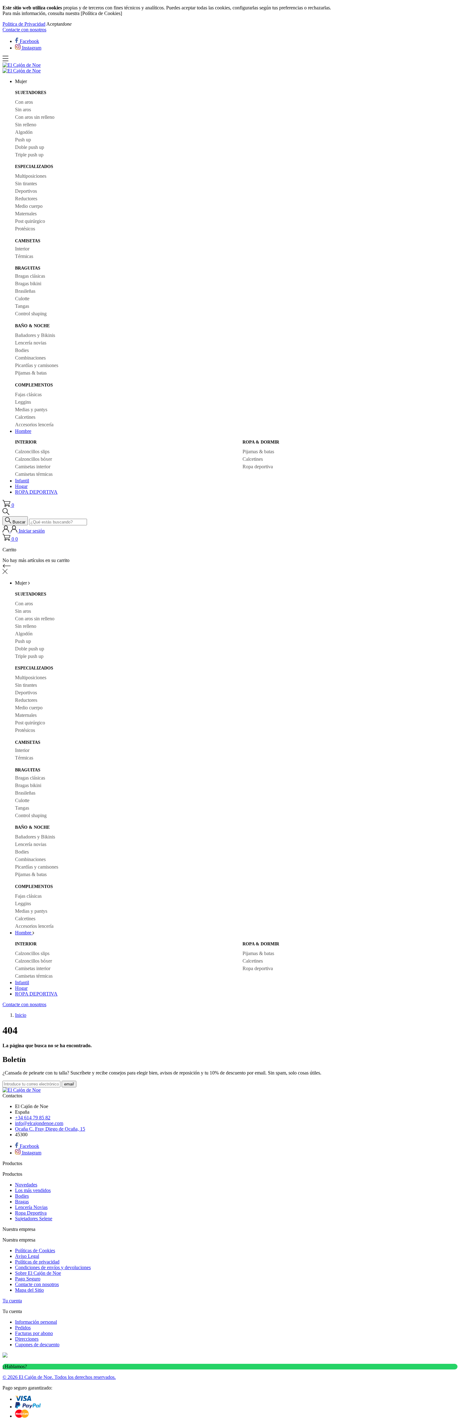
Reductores (26, 198)
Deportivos (26, 191)
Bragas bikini (28, 283)
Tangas (22, 306)
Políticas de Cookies (35, 1250)
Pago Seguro (27, 1278)
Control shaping (31, 313)
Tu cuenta (12, 1300)
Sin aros (23, 109)
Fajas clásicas (28, 394)
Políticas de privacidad (37, 1261)
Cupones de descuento (37, 1344)
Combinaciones (30, 357)
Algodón (24, 132)
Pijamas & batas (31, 373)
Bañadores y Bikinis (35, 335)
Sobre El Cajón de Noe (38, 1273)
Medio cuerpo (29, 206)
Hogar (21, 486)
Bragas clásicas (30, 276)
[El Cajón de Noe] (22, 65)
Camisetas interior (32, 466)
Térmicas (24, 256)
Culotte (22, 298)
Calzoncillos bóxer (33, 459)
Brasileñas (25, 291)
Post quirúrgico (30, 221)
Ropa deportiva (258, 466)
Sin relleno (25, 124)
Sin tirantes (26, 183)
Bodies (22, 350)
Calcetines (25, 417)
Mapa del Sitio (29, 1290)
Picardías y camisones (36, 365)
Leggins (23, 402)
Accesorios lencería (34, 424)
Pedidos (23, 1327)
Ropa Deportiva (31, 1213)
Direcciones (26, 1339)
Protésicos (25, 228)
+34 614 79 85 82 (32, 1117)
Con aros (24, 102)
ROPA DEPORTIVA (36, 492)
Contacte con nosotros (24, 29)
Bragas (22, 1201)
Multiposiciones (30, 176)
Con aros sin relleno (34, 117)
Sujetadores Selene (33, 1218)
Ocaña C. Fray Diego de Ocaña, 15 (50, 1129)
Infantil (22, 480)
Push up (23, 139)
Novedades (26, 1184)
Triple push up (29, 154)
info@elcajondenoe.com (39, 1123)
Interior (22, 248)
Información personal (36, 1322)
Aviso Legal (27, 1256)
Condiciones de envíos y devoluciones (53, 1267)
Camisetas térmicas (34, 474)
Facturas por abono (34, 1333)
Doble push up (29, 147)
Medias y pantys (31, 409)
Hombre (23, 431)
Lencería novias (30, 342)
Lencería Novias (31, 1207)
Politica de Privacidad (24, 24)
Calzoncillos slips (32, 451)
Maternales (26, 213)
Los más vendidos (33, 1190)
